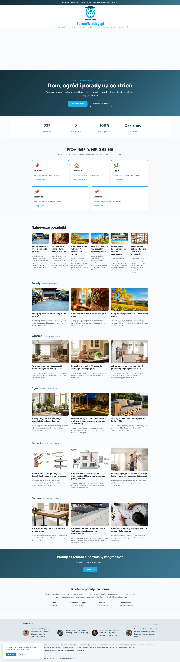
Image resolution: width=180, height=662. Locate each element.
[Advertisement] (90, 43)
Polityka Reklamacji (68, 645)
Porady (73, 27)
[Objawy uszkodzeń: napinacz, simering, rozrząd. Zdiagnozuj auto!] (60, 633)
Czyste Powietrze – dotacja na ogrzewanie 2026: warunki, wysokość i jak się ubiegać (88, 476)
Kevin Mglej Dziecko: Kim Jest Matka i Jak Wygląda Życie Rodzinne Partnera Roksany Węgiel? (145, 633)
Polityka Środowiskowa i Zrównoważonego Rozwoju (136, 645)
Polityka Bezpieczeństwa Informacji (103, 648)
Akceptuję (11, 654)
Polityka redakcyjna (78, 603)
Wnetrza (81, 27)
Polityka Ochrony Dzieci (50, 645)
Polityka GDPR (83, 648)
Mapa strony (126, 603)
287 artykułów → (40, 179)
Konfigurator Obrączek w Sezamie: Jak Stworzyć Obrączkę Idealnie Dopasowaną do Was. (40, 633)
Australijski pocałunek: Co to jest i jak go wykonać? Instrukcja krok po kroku (110, 632)
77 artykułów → (39, 206)
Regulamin (75, 2)
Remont (97, 27)
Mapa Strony (86, 2)
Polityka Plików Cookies (87, 645)
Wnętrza (90, 569)
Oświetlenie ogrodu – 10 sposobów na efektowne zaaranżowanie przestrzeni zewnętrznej (88, 421)
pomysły (94, 260)
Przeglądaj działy (77, 104)
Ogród (89, 27)
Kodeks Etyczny (69, 648)
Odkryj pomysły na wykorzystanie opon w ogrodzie (99, 249)
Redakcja (65, 2)
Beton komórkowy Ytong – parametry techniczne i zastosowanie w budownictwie (88, 531)
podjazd (34, 260)
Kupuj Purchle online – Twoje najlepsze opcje (59, 249)
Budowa (105, 27)
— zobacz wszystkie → (49, 284)
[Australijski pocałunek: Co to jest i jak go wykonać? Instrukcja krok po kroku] (95, 633)
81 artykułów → (79, 179)
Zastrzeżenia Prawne (126, 648)
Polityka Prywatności (101, 2)
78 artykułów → (119, 179)
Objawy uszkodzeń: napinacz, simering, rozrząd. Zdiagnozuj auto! (77, 632)
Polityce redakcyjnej (118, 597)
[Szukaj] (127, 27)
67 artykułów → (99, 206)
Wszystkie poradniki (101, 104)
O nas (113, 27)
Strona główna (62, 27)
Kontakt (115, 2)
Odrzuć (22, 654)
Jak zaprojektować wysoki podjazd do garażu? (40, 249)
